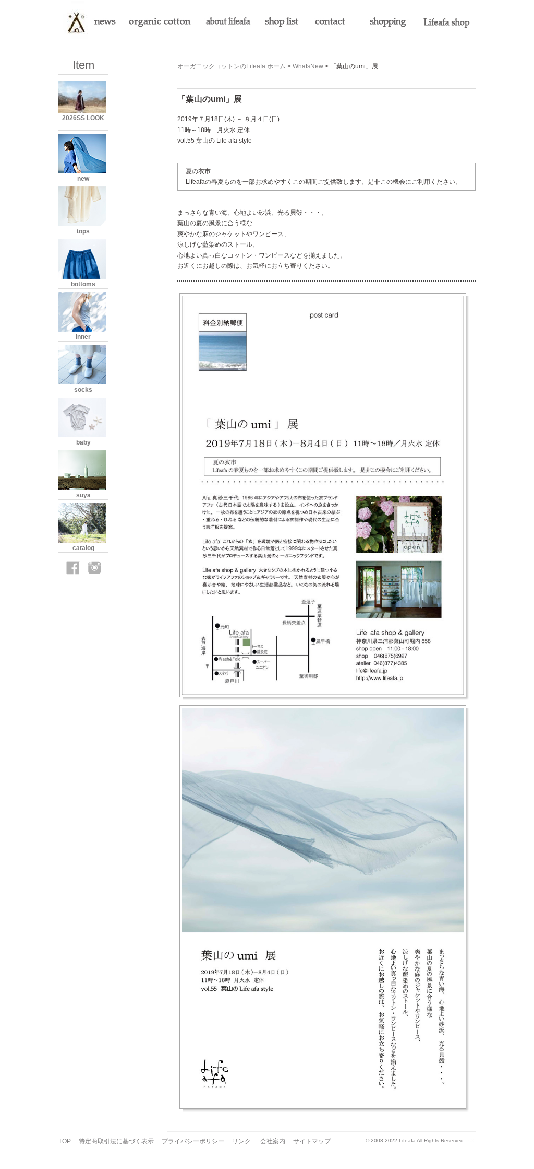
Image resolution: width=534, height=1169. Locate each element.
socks (83, 389)
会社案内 (272, 1141)
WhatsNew (308, 66)
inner (83, 337)
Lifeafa (407, 1140)
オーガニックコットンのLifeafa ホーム (231, 66)
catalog (83, 548)
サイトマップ (312, 1141)
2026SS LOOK (83, 118)
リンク (241, 1141)
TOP (64, 1141)
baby (83, 442)
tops (83, 231)
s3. (472, 1140)
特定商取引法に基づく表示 (116, 1141)
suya (83, 495)
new (83, 178)
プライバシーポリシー (193, 1141)
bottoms (83, 284)
